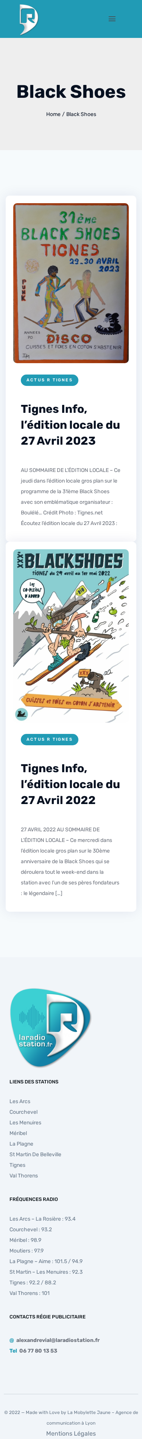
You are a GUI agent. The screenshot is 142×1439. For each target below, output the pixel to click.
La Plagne (21, 1144)
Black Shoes (81, 114)
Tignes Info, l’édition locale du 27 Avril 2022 (70, 784)
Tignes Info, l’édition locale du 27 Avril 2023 (70, 425)
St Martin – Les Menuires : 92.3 (46, 1272)
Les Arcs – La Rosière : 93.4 (42, 1219)
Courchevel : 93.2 (30, 1229)
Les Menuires (25, 1122)
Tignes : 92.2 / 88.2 (32, 1282)
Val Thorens (23, 1176)
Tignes (17, 1165)
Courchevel (23, 1112)
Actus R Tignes (50, 380)
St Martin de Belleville (35, 1154)
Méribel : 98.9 (25, 1240)
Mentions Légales (71, 1433)
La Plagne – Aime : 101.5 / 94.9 (46, 1261)
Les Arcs (19, 1101)
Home (53, 114)
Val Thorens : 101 (29, 1293)
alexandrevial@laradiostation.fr (58, 1340)
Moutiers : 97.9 (26, 1251)
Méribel (18, 1133)
